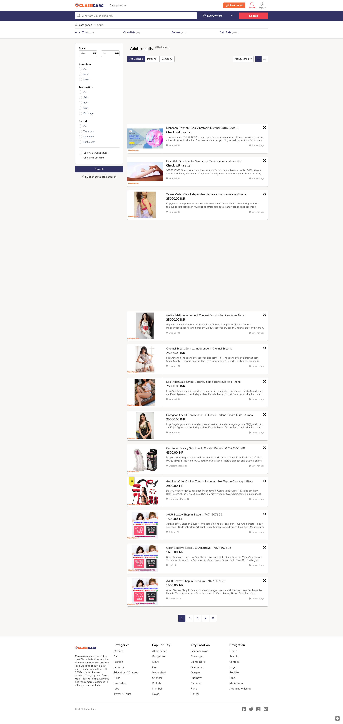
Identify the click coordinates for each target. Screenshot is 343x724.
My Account (236, 683)
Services (119, 667)
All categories (83, 25)
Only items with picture (95, 152)
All (84, 68)
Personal (152, 59)
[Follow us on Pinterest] (265, 709)
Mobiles (118, 651)
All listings (136, 59)
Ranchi (195, 694)
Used (86, 79)
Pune (194, 688)
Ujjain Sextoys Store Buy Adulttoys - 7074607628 (198, 547)
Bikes (117, 678)
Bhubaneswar (199, 651)
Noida (155, 694)
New (85, 74)
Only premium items (94, 157)
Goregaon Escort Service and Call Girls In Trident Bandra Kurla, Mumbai (209, 415)
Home (233, 651)
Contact (234, 661)
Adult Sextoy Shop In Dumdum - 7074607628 (195, 581)
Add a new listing (240, 688)
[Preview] (264, 127)
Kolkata (156, 683)
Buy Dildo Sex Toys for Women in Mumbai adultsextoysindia (203, 161)
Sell (85, 97)
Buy (85, 102)
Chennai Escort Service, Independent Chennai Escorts (199, 348)
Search (253, 16)
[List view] (258, 59)
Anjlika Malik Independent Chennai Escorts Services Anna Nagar (205, 315)
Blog (232, 678)
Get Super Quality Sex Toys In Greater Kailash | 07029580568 (205, 448)
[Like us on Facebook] (243, 709)
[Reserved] (131, 480)
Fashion (118, 661)
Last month (89, 142)
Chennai (157, 678)
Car (116, 656)
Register (234, 672)
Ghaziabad (197, 667)
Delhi (155, 661)
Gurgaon (196, 672)
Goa (154, 667)
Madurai (195, 683)
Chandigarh (197, 656)
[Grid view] (265, 59)
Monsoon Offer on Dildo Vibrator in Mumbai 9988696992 (202, 128)
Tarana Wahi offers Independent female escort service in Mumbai (206, 194)
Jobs (116, 688)
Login (232, 667)
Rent (85, 108)
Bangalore (158, 656)
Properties (120, 683)
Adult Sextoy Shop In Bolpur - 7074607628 (194, 514)
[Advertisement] (99, 240)
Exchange (88, 113)
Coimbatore (198, 661)
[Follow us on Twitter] (251, 709)
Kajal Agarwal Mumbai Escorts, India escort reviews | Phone (203, 381)
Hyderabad (159, 672)
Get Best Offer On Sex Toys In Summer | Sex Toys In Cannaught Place (209, 481)
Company (167, 59)
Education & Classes (126, 672)
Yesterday (88, 131)
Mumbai (157, 688)
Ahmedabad (159, 651)
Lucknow (196, 678)
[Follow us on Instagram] (258, 709)
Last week (88, 136)
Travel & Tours (122, 694)
